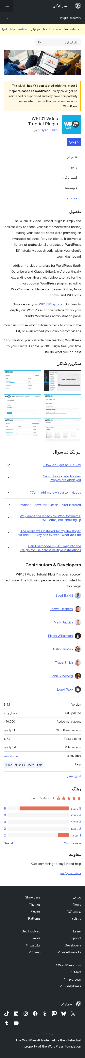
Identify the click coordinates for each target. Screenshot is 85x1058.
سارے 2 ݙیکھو (11, 755)
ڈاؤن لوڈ (73, 142)
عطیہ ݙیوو (33, 945)
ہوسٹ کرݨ (74, 911)
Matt (75, 972)
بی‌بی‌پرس (72, 979)
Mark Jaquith (63, 622)
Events (35, 938)
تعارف (77, 897)
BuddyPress (70, 986)
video (9, 764)
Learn (77, 931)
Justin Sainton (62, 649)
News (77, 904)
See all (8, 843)
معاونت (72, 198)
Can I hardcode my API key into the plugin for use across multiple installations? (50, 548)
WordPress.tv (69, 952)
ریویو (74, 167)
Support (75, 938)
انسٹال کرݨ (69, 177)
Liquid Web (65, 689)
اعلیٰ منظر (74, 776)
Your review (72, 843)
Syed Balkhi (49, 130)
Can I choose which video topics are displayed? (62, 478)
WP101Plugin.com (51, 304)
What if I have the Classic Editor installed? (50, 505)
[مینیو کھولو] (6, 6)
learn (31, 764)
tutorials (20, 764)
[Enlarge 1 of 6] (76, 375)
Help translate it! (15, 29)
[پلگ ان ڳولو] (39, 42)
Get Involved (31, 931)
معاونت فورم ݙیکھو (70, 873)
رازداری (76, 918)
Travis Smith (64, 663)
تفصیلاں (71, 157)
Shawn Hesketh (61, 609)
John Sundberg (62, 676)
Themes (35, 904)
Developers (73, 945)
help (39, 764)
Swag (34, 952)
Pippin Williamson (60, 636)
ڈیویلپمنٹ (70, 188)
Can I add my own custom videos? (55, 492)
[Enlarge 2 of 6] (76, 400)
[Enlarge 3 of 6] (76, 424)
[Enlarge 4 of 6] (36, 375)
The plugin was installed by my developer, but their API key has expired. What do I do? (48, 533)
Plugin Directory (70, 18)
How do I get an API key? (62, 465)
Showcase (33, 897)
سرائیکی (66, 1004)
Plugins (35, 911)
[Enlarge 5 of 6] (36, 400)
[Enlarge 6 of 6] (36, 424)
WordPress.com (67, 965)
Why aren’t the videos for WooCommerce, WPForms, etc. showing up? (50, 518)
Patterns (34, 918)
